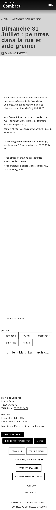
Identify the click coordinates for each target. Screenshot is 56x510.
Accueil (4, 19)
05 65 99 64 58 (21, 408)
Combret (12, 5)
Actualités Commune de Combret (27, 19)
